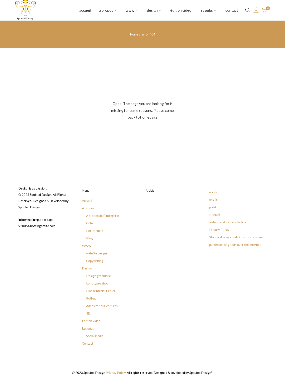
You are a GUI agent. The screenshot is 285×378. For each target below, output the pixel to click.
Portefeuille (94, 231)
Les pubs (88, 328)
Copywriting (94, 261)
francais (215, 214)
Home (134, 34)
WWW (86, 246)
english (214, 199)
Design (87, 268)
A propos (88, 208)
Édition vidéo (91, 321)
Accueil (87, 200)
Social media (94, 336)
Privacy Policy (219, 229)
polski (213, 207)
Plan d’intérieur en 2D (101, 291)
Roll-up (91, 298)
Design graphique (98, 276)
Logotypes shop (97, 283)
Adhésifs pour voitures (102, 306)
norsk (213, 192)
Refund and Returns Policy (227, 222)
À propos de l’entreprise (102, 215)
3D (88, 313)
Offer (90, 223)
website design (96, 253)
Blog (89, 238)
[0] (264, 10)
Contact (87, 343)
